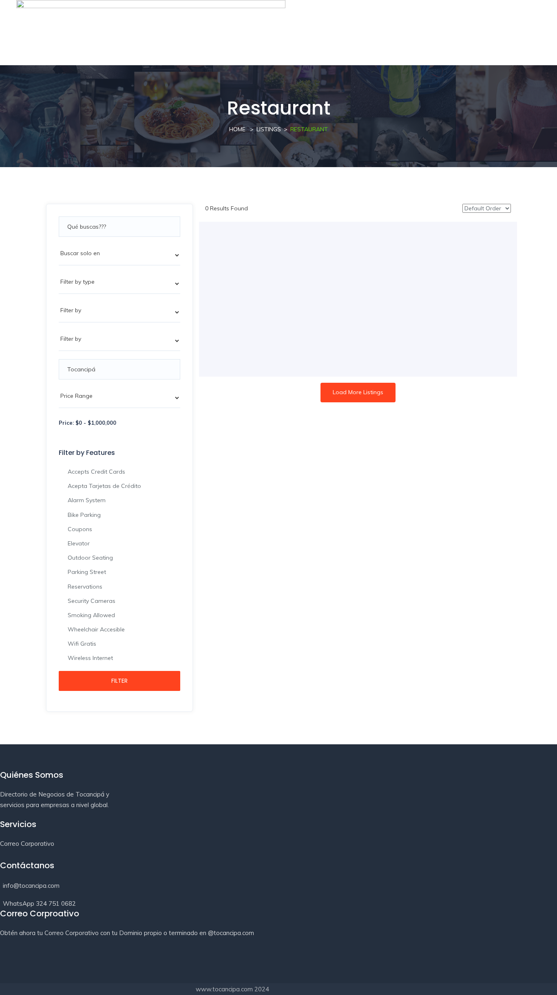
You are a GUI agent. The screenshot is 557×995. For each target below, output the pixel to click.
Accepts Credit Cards (96, 471)
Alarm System (87, 500)
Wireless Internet (90, 658)
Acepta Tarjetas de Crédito (104, 486)
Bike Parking (84, 514)
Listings (268, 129)
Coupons (80, 529)
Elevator (79, 543)
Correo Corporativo (27, 843)
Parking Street (87, 572)
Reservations (85, 586)
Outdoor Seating (90, 557)
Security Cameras (91, 601)
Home (237, 129)
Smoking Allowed (91, 615)
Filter (119, 681)
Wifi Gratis (82, 643)
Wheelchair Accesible (96, 629)
